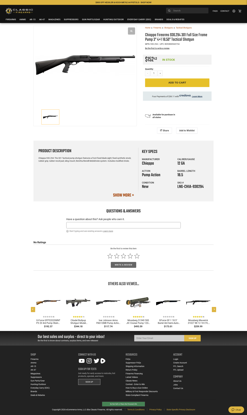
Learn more (108, 231)
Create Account (180, 363)
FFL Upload (178, 370)
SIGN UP (89, 382)
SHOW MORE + (123, 195)
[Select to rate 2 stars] (116, 256)
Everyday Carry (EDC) (40, 388)
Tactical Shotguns (184, 28)
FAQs (215, 11)
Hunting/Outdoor (38, 384)
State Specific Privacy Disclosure (181, 409)
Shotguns (168, 28)
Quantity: (149, 69)
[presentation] (33, 309)
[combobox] (187, 10)
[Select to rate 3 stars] (123, 256)
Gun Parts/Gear (38, 381)
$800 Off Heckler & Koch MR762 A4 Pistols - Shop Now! (123, 2)
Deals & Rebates (38, 395)
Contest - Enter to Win (135, 384)
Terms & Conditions (136, 409)
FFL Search (178, 366)
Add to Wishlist (187, 130)
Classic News (131, 381)
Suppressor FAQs (133, 363)
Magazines (35, 373)
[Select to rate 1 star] (110, 256)
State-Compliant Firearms (137, 395)
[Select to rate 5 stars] (137, 256)
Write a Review (123, 265)
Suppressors (36, 377)
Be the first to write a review (157, 48)
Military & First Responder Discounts (142, 391)
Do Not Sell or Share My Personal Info (123, 404)
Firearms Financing (134, 373)
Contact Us (178, 388)
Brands (34, 391)
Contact (224, 11)
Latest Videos (132, 377)
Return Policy (131, 370)
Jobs (175, 385)
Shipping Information (135, 366)
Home (147, 28)
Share (165, 130)
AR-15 (33, 366)
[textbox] (123, 225)
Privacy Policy (155, 409)
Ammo (33, 363)
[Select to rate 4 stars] (130, 256)
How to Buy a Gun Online (137, 388)
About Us (177, 381)
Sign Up (192, 338)
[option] (85, 64)
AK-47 (33, 370)
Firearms (157, 28)
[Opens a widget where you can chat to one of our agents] (236, 410)
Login (175, 359)
